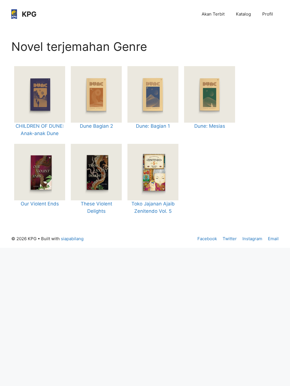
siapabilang (72, 238)
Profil (267, 14)
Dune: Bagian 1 (153, 126)
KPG (29, 14)
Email (273, 238)
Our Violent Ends (40, 204)
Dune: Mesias (209, 126)
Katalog (243, 14)
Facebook (207, 238)
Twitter (230, 238)
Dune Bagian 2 (96, 126)
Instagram (252, 238)
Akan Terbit (213, 14)
